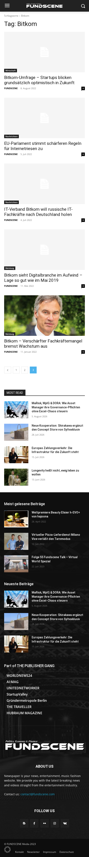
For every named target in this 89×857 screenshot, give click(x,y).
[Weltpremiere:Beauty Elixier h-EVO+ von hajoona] (16, 519)
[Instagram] (55, 823)
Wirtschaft (10, 70)
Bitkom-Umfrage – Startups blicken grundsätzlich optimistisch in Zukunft (39, 80)
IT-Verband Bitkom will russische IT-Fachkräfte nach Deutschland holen (38, 212)
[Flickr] (44, 823)
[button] (7, 849)
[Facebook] (34, 823)
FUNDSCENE (11, 88)
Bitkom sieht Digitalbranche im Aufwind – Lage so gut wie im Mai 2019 (43, 278)
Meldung (9, 268)
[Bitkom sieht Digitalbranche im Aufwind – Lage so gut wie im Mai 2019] (44, 249)
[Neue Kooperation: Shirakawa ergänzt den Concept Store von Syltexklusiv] (16, 432)
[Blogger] (24, 823)
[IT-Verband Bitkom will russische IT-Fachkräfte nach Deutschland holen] (44, 184)
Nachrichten (11, 136)
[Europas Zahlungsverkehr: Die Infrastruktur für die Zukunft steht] (16, 454)
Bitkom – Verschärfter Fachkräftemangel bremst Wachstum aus (43, 344)
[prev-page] (7, 370)
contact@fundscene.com (37, 794)
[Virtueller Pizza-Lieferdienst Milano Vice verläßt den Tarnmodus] (16, 541)
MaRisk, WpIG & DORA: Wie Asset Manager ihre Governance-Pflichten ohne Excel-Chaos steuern (56, 407)
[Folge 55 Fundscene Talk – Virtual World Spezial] (16, 563)
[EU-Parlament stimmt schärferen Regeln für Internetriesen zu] (44, 118)
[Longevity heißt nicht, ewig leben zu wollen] (16, 477)
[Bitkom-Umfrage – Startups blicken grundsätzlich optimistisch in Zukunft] (44, 52)
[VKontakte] (65, 823)
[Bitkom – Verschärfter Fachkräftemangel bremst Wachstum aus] (44, 315)
